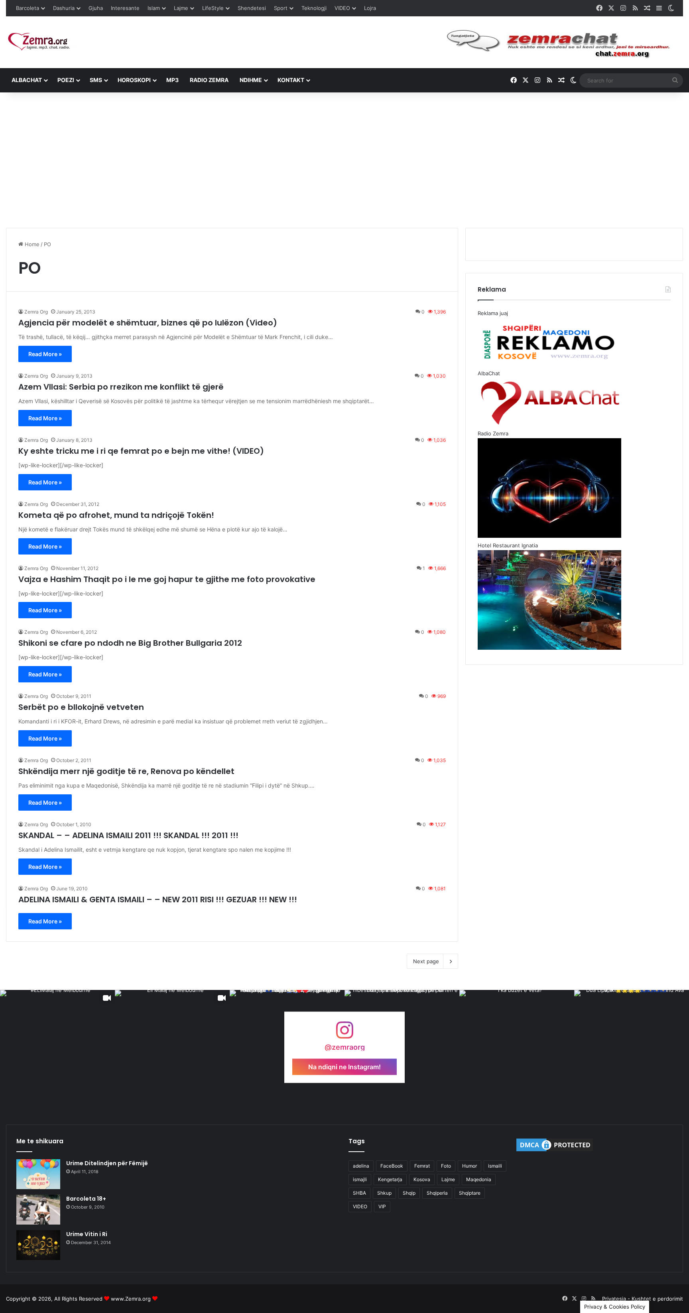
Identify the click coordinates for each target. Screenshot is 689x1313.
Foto (446, 1166)
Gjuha (96, 8)
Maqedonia (478, 1179)
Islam (154, 8)
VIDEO (342, 8)
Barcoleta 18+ (86, 1199)
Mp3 (172, 79)
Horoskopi (134, 79)
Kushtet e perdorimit (657, 1298)
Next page (426, 961)
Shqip (409, 1193)
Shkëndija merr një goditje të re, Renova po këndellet (126, 771)
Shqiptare (469, 1193)
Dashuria (64, 8)
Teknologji (314, 8)
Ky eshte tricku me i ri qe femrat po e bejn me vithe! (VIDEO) (141, 451)
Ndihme (251, 79)
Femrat (422, 1166)
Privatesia (614, 1298)
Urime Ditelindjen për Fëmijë (107, 1163)
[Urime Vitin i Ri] (38, 1245)
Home (31, 244)
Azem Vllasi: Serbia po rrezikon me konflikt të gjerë (121, 386)
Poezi (65, 79)
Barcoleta (27, 8)
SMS (96, 79)
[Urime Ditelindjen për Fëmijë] (38, 1174)
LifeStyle (213, 8)
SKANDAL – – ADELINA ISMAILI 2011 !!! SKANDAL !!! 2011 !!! (128, 835)
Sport (280, 8)
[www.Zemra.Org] (42, 42)
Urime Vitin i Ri (86, 1234)
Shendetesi (252, 8)
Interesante (125, 8)
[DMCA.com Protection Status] (555, 1151)
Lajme (181, 8)
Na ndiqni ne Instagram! (344, 1066)
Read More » (45, 354)
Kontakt (291, 79)
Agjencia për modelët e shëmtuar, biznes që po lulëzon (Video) (147, 322)
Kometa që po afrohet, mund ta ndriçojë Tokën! (116, 515)
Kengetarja (390, 1179)
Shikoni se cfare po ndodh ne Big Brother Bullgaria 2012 (130, 643)
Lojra (370, 8)
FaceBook (391, 1166)
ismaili (495, 1166)
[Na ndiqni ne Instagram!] (344, 1033)
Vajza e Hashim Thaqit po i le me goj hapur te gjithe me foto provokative (166, 579)
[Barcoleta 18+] (38, 1210)
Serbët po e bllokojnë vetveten (81, 707)
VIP (382, 1206)
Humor (469, 1166)
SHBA (359, 1193)
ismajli (360, 1179)
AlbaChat (27, 79)
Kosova (421, 1179)
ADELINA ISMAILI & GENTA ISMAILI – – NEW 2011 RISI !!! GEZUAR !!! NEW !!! (157, 899)
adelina (361, 1166)
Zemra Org (36, 312)
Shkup (384, 1193)
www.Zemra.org (131, 1298)
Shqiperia (437, 1193)
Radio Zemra (209, 79)
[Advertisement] (344, 160)
